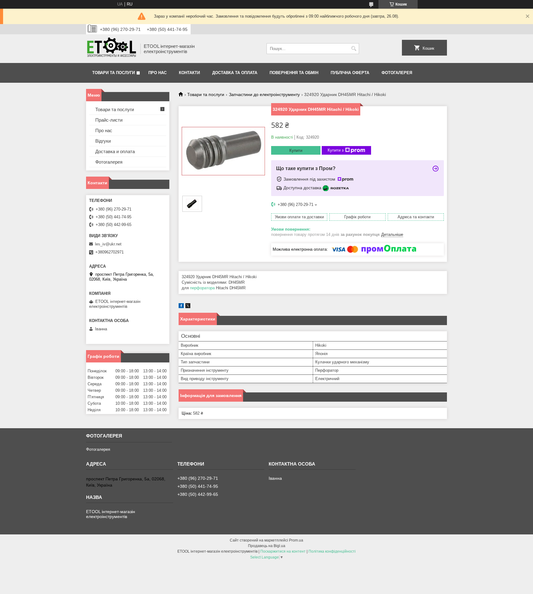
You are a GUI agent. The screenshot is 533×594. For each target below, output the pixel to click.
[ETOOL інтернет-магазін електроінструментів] (111, 48)
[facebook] (181, 306)
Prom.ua (296, 540)
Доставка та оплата (234, 72)
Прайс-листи (108, 120)
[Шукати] (353, 48)
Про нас (157, 72)
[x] (187, 306)
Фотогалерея (397, 72)
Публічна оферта (350, 72)
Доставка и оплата (115, 151)
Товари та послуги (113, 72)
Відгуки (103, 141)
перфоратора (202, 288)
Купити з (336, 150)
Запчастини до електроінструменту (264, 94)
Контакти (189, 72)
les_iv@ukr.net (108, 244)
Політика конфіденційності (332, 551)
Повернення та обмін (294, 72)
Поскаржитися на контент (283, 551)
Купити (295, 150)
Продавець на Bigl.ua (266, 546)
